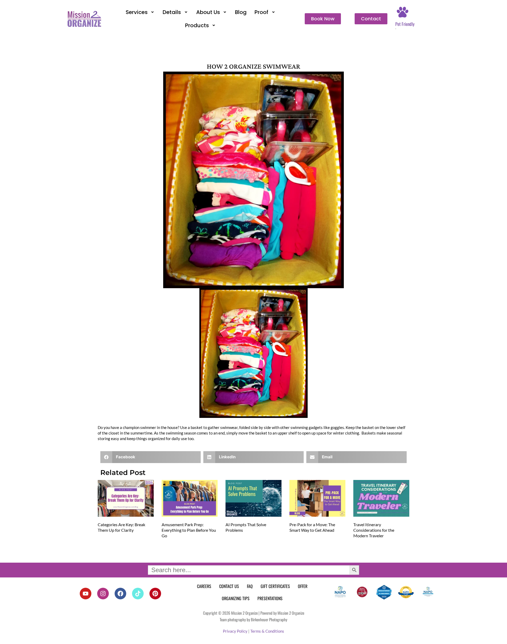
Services (137, 12)
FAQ (250, 586)
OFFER (302, 586)
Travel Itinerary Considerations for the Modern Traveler (373, 530)
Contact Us (229, 586)
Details (172, 12)
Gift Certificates (275, 586)
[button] (140, 12)
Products (197, 25)
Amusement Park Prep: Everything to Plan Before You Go (189, 530)
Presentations (270, 598)
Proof (261, 12)
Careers (204, 586)
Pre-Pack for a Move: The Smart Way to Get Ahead (312, 527)
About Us (208, 12)
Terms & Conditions (267, 631)
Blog (241, 12)
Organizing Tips (236, 598)
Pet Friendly (405, 24)
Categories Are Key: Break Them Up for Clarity (121, 527)
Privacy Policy (235, 631)
